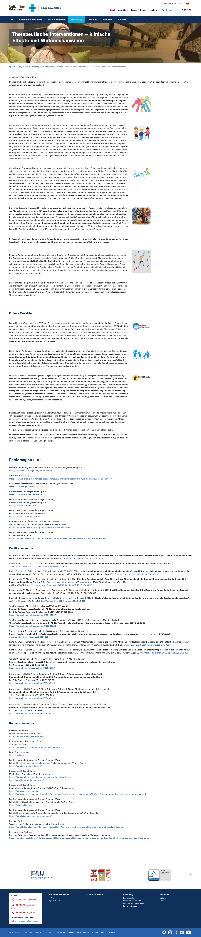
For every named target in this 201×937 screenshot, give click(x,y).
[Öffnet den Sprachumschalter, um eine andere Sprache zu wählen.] (187, 4)
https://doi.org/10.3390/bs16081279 (84, 558)
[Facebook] (164, 932)
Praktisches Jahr (129, 898)
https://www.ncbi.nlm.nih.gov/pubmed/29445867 (32, 615)
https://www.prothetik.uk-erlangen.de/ (27, 736)
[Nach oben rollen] (196, 932)
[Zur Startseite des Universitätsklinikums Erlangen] (22, 8)
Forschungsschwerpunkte (132, 901)
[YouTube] (188, 932)
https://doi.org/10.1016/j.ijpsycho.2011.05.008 (146, 645)
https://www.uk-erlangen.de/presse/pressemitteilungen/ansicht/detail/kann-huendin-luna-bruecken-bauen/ (59, 479)
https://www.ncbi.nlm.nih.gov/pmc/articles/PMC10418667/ (43, 566)
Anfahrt (51, 898)
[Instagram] (170, 932)
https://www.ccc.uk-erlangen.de (24, 791)
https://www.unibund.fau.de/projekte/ (27, 495)
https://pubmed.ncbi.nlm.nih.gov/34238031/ (138, 574)
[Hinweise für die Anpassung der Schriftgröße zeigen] (189, 10)
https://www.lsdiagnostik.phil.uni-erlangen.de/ (30, 816)
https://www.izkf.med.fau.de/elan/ (25, 516)
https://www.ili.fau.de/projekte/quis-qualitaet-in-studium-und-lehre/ (40, 527)
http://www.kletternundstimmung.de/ (26, 780)
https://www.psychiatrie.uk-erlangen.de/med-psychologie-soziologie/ (40, 777)
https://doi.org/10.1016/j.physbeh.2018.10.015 (62, 601)
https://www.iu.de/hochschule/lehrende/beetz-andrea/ (35, 747)
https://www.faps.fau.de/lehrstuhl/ (25, 766)
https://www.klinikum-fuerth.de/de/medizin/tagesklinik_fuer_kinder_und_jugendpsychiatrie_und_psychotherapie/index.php (66, 827)
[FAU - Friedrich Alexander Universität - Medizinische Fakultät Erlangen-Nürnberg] (41, 875)
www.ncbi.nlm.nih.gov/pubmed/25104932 (29, 637)
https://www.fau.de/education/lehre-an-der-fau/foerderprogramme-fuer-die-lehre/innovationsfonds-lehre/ (57, 538)
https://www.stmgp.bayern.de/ (23, 487)
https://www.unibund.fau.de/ (22, 505)
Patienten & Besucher (59, 894)
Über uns (164, 894)
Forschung (128, 894)
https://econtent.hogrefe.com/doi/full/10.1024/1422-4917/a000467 (58, 585)
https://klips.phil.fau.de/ (20, 805)
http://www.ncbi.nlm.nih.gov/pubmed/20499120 (32, 683)
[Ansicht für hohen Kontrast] (184, 10)
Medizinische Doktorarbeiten (133, 903)
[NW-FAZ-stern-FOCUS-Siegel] (100, 875)
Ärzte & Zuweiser (94, 894)
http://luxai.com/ (17, 755)
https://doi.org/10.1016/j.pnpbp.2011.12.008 (166, 653)
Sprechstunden (54, 901)
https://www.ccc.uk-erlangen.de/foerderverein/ (31, 470)
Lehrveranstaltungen (130, 906)
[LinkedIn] (182, 932)
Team (162, 901)
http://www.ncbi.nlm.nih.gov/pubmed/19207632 (32, 713)
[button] (190, 875)
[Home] (11, 19)
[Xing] (176, 932)
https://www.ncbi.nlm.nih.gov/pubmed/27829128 (32, 626)
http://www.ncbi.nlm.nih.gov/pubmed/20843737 (32, 668)
